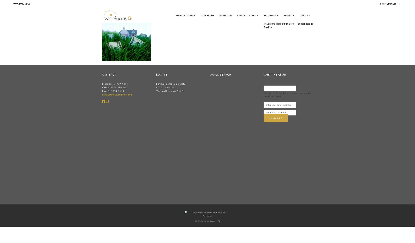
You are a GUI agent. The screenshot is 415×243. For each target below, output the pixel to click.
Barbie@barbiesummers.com (117, 94)
